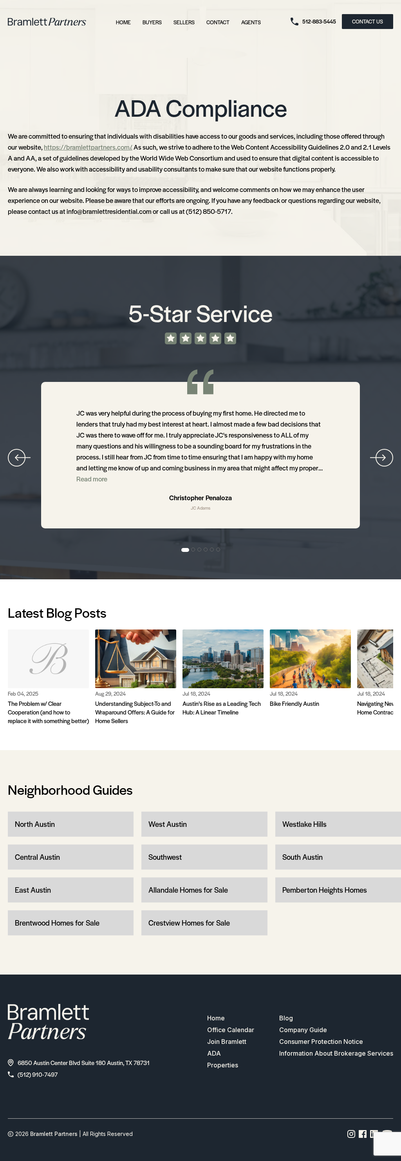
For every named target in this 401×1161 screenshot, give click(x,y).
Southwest (165, 857)
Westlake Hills (304, 824)
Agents (251, 22)
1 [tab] (185, 550)
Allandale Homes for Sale (188, 889)
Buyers (152, 22)
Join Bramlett (226, 1041)
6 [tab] (218, 550)
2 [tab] (193, 550)
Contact (217, 22)
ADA (214, 1053)
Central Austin (37, 857)
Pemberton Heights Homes (324, 889)
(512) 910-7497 (38, 1074)
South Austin (302, 857)
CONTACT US (367, 21)
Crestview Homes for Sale (189, 922)
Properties (222, 1065)
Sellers (184, 22)
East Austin (33, 889)
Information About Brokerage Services (336, 1053)
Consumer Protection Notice (321, 1041)
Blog (286, 1018)
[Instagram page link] (351, 1134)
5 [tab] (212, 550)
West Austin (167, 824)
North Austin (35, 824)
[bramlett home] (47, 22)
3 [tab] (200, 550)
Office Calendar (230, 1030)
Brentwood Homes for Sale (57, 922)
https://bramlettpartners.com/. (88, 147)
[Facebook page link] (363, 1134)
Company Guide (303, 1030)
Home (123, 22)
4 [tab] (206, 550)
